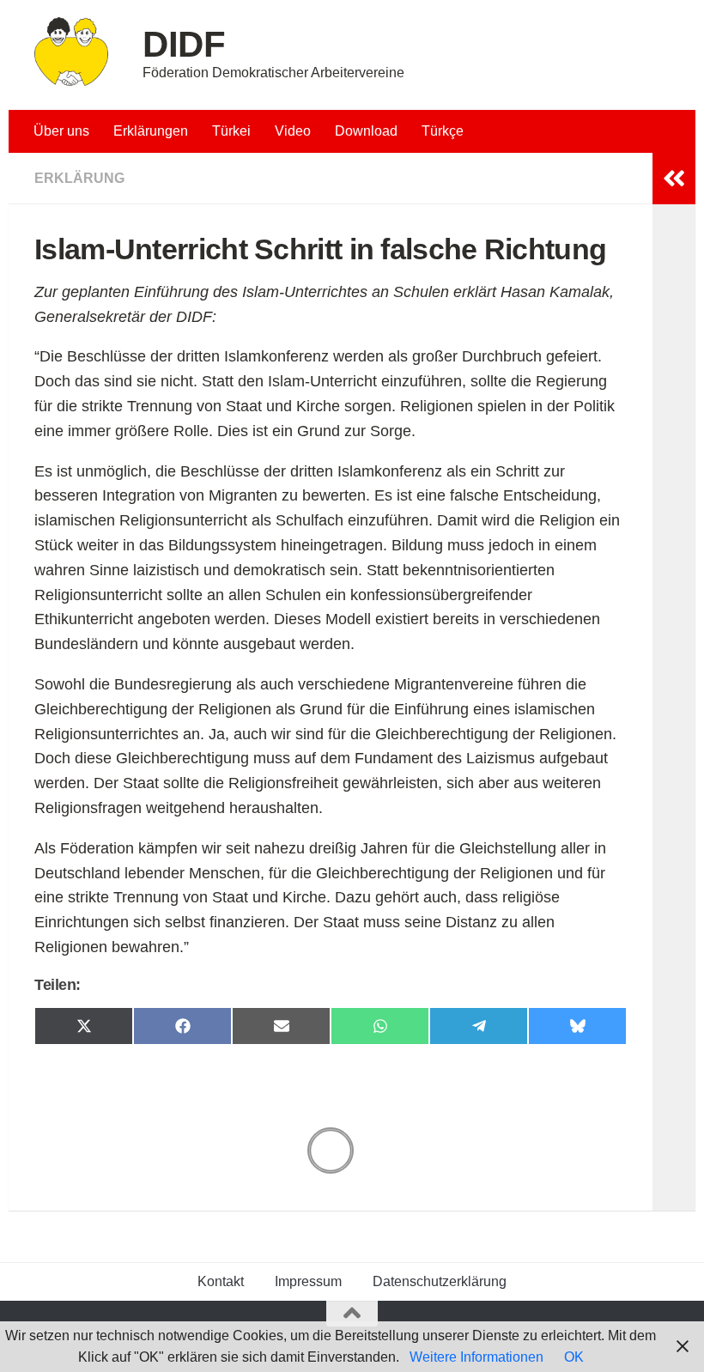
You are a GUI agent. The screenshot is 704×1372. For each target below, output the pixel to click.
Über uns (61, 131)
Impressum (308, 1281)
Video (293, 131)
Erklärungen (150, 131)
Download (366, 131)
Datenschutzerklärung (440, 1281)
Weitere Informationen (476, 1357)
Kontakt (220, 1281)
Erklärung (79, 178)
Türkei (231, 131)
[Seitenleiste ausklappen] (673, 178)
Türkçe (443, 131)
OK (574, 1357)
